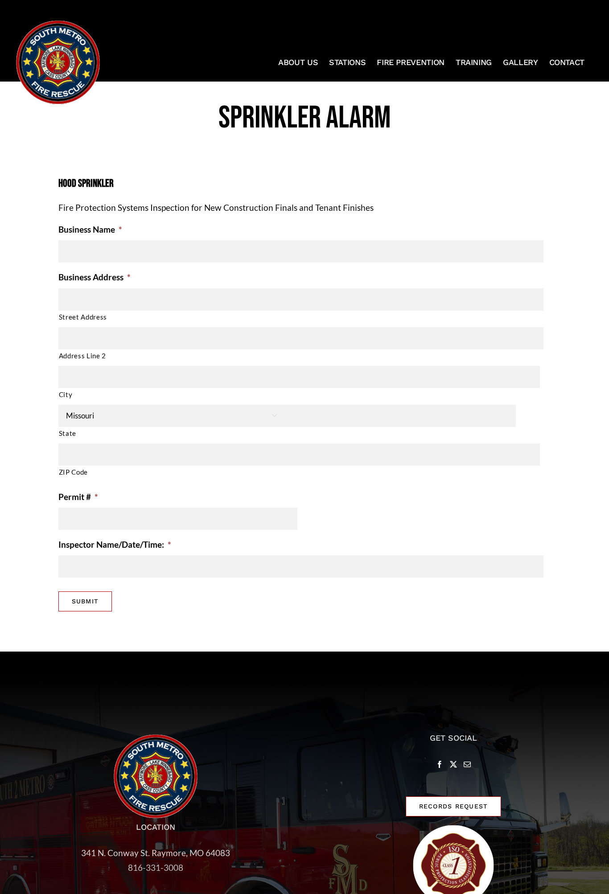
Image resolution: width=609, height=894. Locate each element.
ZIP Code (73, 472)
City (66, 394)
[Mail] (467, 764)
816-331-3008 (155, 867)
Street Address (83, 317)
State (67, 433)
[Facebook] (439, 764)
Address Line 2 (82, 356)
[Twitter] (453, 764)
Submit (85, 601)
